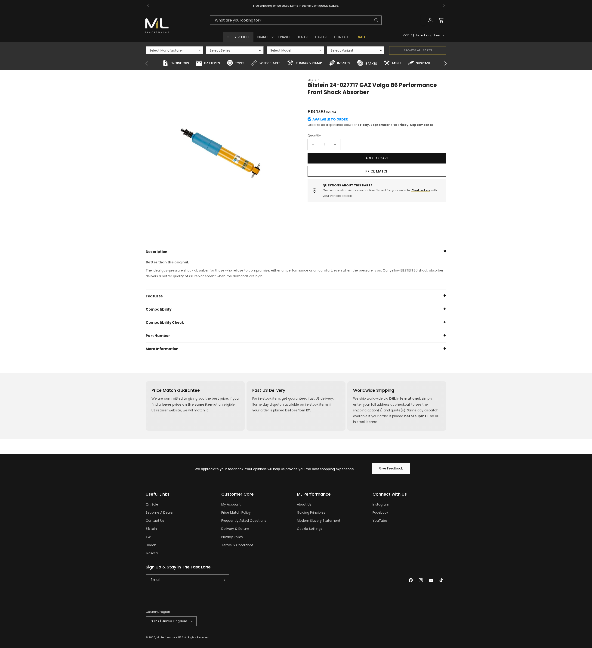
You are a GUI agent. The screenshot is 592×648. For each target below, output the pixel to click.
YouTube (380, 520)
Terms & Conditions (237, 545)
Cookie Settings (309, 528)
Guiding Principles (311, 512)
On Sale (152, 504)
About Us (304, 504)
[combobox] (295, 20)
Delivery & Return (235, 528)
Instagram (381, 504)
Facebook (380, 512)
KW (148, 537)
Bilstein (151, 528)
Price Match (376, 171)
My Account (231, 504)
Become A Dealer (160, 512)
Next (445, 63)
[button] (265, 37)
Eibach (151, 545)
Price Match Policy (236, 512)
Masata (152, 553)
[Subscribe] (224, 579)
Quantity (314, 135)
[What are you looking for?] (376, 20)
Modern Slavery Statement (318, 520)
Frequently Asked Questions (243, 520)
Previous (147, 63)
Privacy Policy (232, 537)
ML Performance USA (170, 637)
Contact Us (155, 520)
